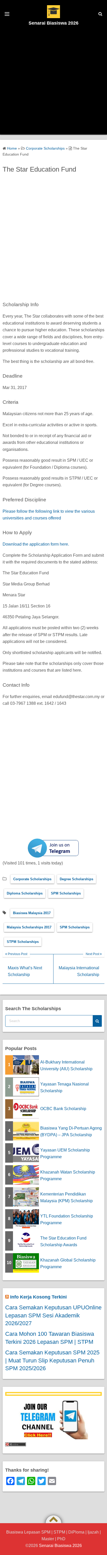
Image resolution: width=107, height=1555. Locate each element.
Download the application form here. (36, 544)
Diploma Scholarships (25, 893)
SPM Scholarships (66, 893)
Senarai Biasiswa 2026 (53, 23)
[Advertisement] (53, 81)
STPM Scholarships (23, 942)
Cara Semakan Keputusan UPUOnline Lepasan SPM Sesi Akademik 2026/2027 (53, 1315)
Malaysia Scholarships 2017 (29, 927)
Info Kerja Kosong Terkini (38, 1297)
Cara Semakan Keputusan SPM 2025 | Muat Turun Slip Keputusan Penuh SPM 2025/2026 (52, 1360)
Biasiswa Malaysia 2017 (32, 913)
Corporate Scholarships (32, 879)
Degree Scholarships (76, 879)
